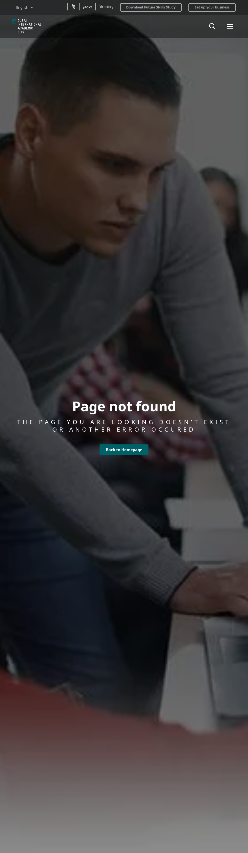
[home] (26, 26)
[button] (25, 7)
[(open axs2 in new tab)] (87, 6)
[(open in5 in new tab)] (74, 6)
